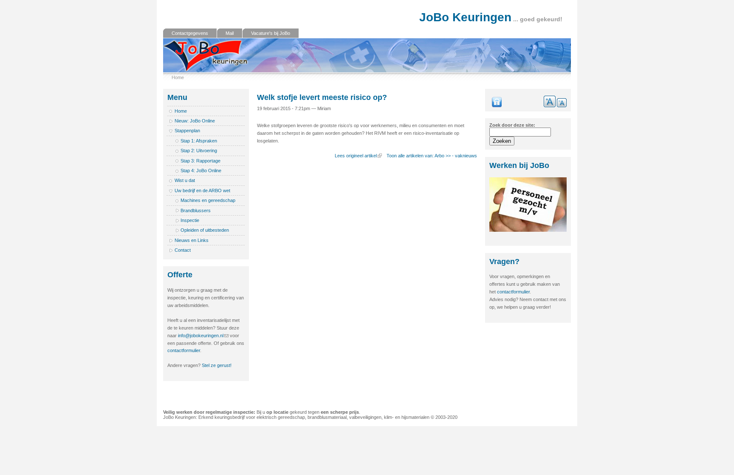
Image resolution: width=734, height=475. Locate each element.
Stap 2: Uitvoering (199, 150)
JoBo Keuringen (465, 17)
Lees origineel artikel (356, 155)
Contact (183, 250)
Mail (230, 33)
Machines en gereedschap (208, 200)
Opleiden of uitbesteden (205, 230)
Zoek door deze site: (512, 125)
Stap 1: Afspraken (199, 140)
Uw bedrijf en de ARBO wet (202, 190)
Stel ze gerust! (216, 365)
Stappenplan (187, 130)
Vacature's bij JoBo (270, 33)
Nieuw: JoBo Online (195, 120)
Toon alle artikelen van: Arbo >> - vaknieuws (432, 155)
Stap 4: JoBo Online (201, 170)
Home (178, 77)
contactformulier (183, 350)
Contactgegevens (190, 33)
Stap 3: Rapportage (200, 160)
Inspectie (190, 220)
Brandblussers (196, 210)
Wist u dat (185, 180)
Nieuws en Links (192, 240)
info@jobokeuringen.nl (200, 335)
